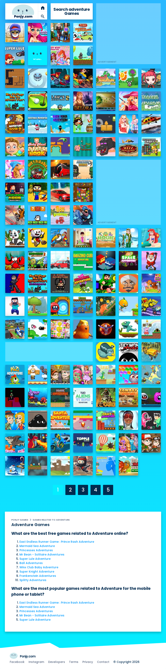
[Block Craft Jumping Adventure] (105, 283)
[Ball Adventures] (37, 55)
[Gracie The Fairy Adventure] (83, 374)
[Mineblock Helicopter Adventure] (37, 192)
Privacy (87, 662)
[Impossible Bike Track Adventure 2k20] (14, 215)
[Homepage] (23, 11)
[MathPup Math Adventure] (14, 101)
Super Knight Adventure (36, 572)
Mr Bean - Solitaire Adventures (41, 554)
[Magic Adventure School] (128, 101)
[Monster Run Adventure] (105, 123)
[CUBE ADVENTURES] (14, 397)
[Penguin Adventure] (37, 465)
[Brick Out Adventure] (83, 420)
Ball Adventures (31, 563)
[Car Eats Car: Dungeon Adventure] (60, 78)
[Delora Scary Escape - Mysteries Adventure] (83, 101)
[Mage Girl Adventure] (151, 78)
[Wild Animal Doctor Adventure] (151, 283)
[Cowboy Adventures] (128, 397)
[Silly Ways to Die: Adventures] (60, 306)
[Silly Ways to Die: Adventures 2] (151, 397)
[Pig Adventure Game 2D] (151, 329)
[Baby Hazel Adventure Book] (37, 146)
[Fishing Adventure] (14, 443)
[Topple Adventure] (83, 443)
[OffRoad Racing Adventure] (60, 192)
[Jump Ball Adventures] (60, 146)
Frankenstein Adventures (37, 576)
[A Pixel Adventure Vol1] (60, 283)
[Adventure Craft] (151, 146)
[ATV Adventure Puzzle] (105, 397)
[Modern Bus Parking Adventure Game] (60, 169)
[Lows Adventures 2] (60, 101)
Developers (56, 662)
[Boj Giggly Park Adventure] (128, 78)
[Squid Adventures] (151, 420)
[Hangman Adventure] (37, 443)
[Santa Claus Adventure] (14, 465)
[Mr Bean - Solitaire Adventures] (83, 32)
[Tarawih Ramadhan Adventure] (151, 101)
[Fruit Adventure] (105, 420)
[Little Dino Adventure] (105, 78)
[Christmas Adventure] (37, 123)
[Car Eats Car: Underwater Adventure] (37, 397)
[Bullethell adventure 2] (83, 283)
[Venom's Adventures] (37, 420)
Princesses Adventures (36, 550)
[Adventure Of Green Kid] (37, 306)
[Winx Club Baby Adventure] (60, 55)
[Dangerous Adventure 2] (83, 192)
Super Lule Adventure (35, 559)
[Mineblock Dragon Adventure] (105, 146)
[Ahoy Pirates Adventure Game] (37, 169)
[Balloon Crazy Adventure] (105, 443)
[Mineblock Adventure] (14, 306)
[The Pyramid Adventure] (151, 443)
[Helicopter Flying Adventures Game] (151, 123)
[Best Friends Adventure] (105, 260)
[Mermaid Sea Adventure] (37, 32)
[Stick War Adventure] (83, 215)
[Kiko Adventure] (83, 306)
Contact (103, 662)
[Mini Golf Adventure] (37, 101)
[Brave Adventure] (60, 397)
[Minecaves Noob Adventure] (14, 192)
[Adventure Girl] (83, 123)
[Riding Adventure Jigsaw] (60, 260)
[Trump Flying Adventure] (83, 329)
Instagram (36, 662)
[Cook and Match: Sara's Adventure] (60, 329)
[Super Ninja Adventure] (83, 465)
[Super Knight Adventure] (83, 55)
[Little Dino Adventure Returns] (105, 374)
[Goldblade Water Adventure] (105, 465)
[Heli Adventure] (128, 146)
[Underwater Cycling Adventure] (60, 443)
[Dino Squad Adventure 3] (37, 260)
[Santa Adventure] (60, 420)
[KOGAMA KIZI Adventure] (14, 374)
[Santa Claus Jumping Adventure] (151, 260)
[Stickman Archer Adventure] (128, 351)
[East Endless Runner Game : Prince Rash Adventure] (14, 32)
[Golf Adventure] (60, 465)
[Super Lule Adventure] (14, 55)
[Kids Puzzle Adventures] (60, 237)
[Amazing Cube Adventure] (83, 260)
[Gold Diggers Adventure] (83, 78)
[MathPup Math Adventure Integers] (37, 283)
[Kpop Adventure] (128, 123)
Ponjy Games (19, 519)
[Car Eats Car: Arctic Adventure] (151, 306)
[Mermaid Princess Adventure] (151, 237)
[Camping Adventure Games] (83, 237)
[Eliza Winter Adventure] (128, 237)
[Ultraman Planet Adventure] (105, 329)
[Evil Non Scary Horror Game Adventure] (128, 420)
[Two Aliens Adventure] (83, 397)
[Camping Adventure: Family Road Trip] (14, 146)
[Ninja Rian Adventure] (14, 283)
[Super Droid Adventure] (37, 374)
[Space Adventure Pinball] (128, 260)
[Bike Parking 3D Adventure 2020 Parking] (14, 329)
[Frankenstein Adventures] (14, 78)
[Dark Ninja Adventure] (60, 123)
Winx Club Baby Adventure (38, 567)
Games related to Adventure (51, 519)
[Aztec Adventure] (60, 374)
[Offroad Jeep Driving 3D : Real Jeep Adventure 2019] (151, 351)
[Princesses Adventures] (60, 32)
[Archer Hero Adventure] (83, 169)
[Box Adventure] (60, 215)
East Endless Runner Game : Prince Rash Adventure (56, 542)
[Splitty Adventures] (37, 78)
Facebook (17, 662)
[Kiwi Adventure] (105, 351)
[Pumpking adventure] (128, 306)
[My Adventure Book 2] (14, 123)
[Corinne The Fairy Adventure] (128, 443)
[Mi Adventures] (105, 101)
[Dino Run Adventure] (128, 329)
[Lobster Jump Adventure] (14, 260)
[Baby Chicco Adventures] (37, 215)
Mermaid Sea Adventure (37, 546)
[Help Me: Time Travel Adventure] (14, 420)
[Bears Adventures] (105, 306)
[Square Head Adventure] (37, 237)
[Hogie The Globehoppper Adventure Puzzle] (105, 237)
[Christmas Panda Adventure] (14, 237)
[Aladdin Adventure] (128, 283)
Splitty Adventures (32, 580)
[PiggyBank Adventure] (83, 146)
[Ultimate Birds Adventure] (151, 374)
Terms (73, 662)
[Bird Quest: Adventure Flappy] (37, 329)
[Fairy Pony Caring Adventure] (14, 169)
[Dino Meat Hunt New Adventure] (128, 465)
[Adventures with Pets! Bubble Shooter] (128, 374)
